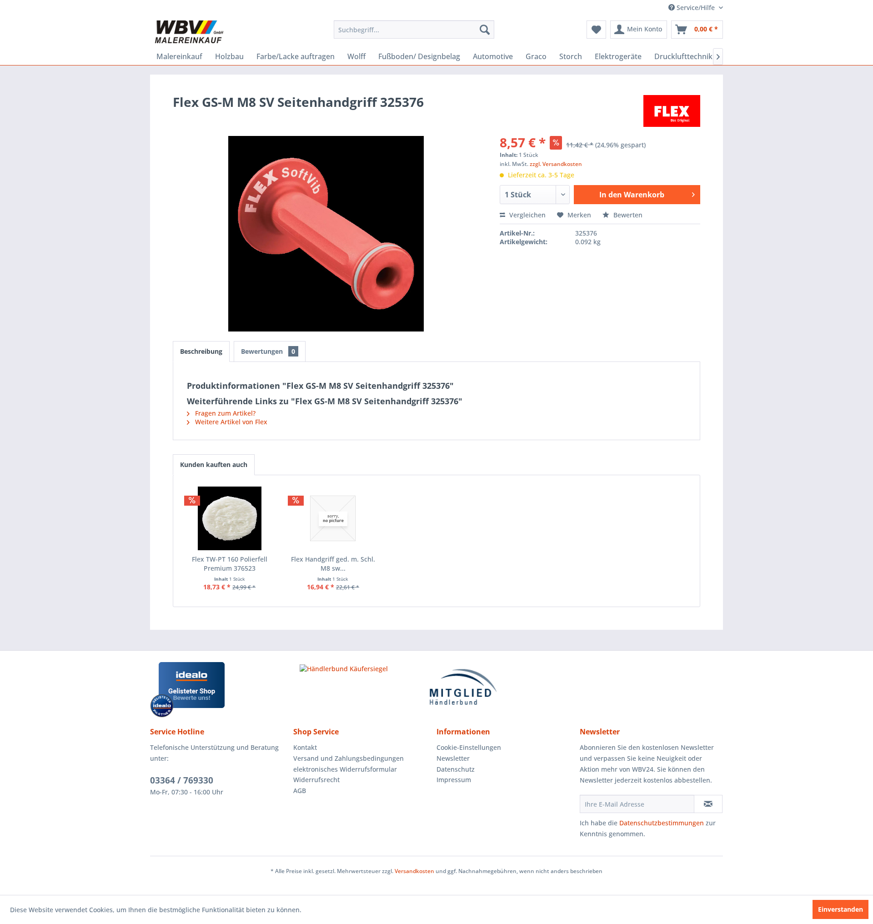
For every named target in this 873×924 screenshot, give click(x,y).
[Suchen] (484, 29)
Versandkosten (414, 871)
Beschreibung (201, 351)
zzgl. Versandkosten (556, 164)
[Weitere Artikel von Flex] (671, 111)
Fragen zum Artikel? (224, 413)
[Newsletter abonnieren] (708, 804)
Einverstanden (840, 909)
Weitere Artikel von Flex (230, 421)
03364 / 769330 (181, 780)
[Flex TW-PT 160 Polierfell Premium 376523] (230, 518)
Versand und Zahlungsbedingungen (348, 758)
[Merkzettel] (596, 29)
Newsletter (453, 758)
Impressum (453, 779)
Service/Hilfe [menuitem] (696, 7)
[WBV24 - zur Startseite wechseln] (189, 31)
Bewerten (627, 215)
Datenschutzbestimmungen (661, 823)
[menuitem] (414, 29)
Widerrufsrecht (316, 779)
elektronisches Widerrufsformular (345, 769)
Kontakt (305, 747)
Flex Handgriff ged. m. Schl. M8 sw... (333, 563)
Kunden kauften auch (213, 464)
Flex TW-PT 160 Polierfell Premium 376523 (229, 563)
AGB (299, 790)
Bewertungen (268, 351)
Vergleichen (526, 215)
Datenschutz (455, 769)
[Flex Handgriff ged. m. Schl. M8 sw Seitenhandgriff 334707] (333, 518)
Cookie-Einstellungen (468, 747)
